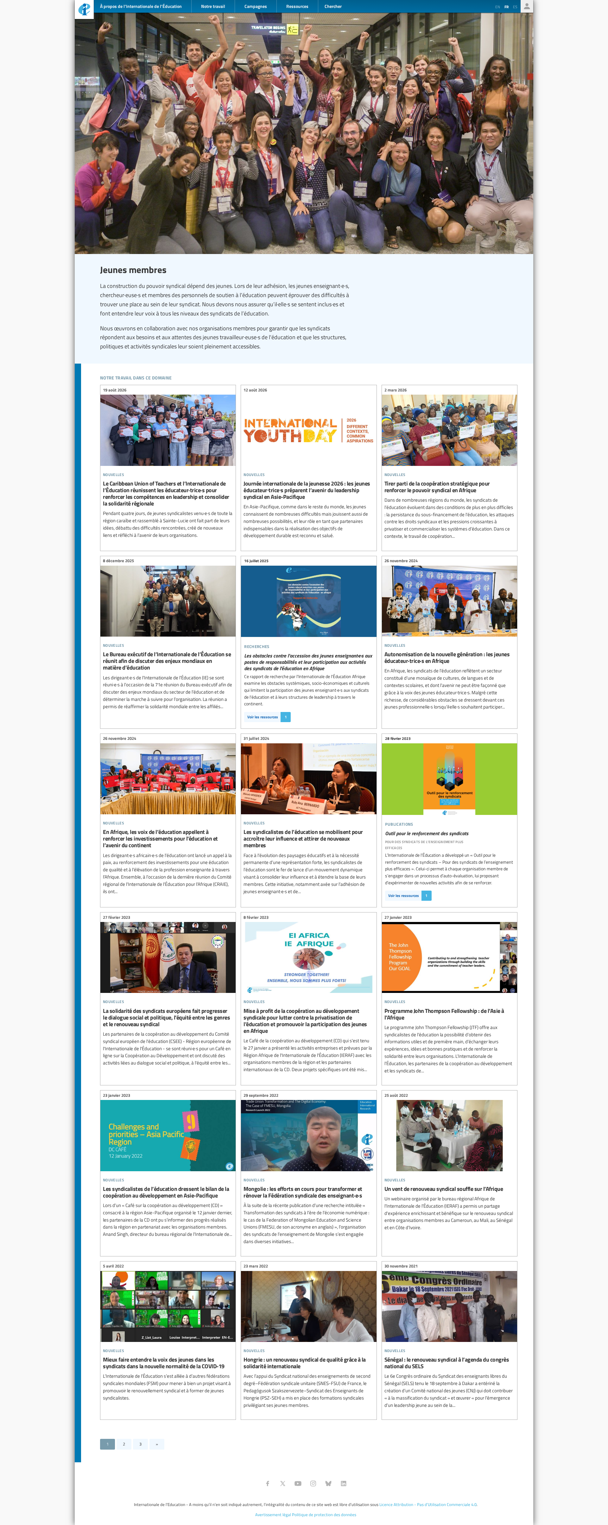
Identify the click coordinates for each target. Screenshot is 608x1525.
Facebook (267, 1483)
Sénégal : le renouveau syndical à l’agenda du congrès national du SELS (449, 1336)
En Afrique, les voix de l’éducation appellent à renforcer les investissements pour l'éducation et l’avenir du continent (168, 816)
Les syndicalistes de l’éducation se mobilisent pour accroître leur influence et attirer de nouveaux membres (308, 816)
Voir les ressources (267, 717)
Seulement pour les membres (527, 6)
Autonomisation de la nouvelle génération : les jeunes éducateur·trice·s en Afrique (449, 635)
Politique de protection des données (324, 1514)
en (497, 6)
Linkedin (343, 1483)
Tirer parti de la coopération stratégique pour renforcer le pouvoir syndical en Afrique (449, 464)
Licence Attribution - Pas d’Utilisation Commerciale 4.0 (428, 1504)
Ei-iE (84, 10)
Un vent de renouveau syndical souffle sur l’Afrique (449, 1162)
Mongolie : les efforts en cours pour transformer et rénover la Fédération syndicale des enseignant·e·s (308, 1169)
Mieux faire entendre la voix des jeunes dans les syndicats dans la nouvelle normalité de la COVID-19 (168, 1333)
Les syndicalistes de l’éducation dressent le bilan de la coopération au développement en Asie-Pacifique (168, 1165)
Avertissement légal (273, 1514)
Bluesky (328, 1483)
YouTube (298, 1483)
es (515, 6)
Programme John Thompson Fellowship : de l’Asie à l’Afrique (449, 994)
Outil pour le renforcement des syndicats (449, 793)
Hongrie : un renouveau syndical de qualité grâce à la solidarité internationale (308, 1336)
